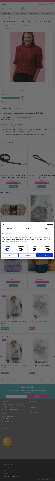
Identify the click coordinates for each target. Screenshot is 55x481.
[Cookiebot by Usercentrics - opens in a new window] (47, 224)
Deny (10, 255)
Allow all (45, 255)
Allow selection (27, 255)
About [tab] (45, 228)
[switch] (21, 249)
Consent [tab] (9, 228)
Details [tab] (27, 228)
